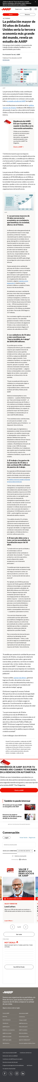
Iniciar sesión (23, 837)
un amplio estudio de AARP (16, 101)
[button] (12, 927)
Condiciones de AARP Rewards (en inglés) (12, 1059)
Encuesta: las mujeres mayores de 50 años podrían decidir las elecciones (12, 816)
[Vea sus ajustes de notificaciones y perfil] (34, 850)
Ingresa (26, 9)
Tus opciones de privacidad (9, 1068)
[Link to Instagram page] (17, 1073)
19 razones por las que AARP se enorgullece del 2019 (12, 805)
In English (6, 60)
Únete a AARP (17, 147)
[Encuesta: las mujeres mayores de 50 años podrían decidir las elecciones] (30, 817)
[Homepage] (6, 9)
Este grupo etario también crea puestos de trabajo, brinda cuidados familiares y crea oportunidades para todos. (17, 47)
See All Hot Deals (19, 967)
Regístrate (18, 9)
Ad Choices (29, 1065)
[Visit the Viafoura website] (23, 859)
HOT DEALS (10, 942)
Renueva (27, 14)
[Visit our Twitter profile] (11, 1073)
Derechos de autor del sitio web (10, 1062)
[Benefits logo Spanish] (10, 872)
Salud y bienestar (11, 903)
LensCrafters (10, 907)
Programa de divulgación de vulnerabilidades (13, 1065)
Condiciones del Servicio (25, 1052)
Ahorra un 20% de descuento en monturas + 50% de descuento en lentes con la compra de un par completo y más (18, 910)
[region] (19, 848)
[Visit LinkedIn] (23, 1073)
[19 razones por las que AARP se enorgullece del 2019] (30, 807)
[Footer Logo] (19, 992)
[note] (19, 88)
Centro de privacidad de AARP (10, 1052)
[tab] (10, 850)
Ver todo (19, 934)
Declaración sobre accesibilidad (10, 1056)
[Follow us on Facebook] (5, 1073)
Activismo (6, 18)
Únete (10, 14)
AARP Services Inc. (23, 1023)
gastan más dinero (20, 678)
